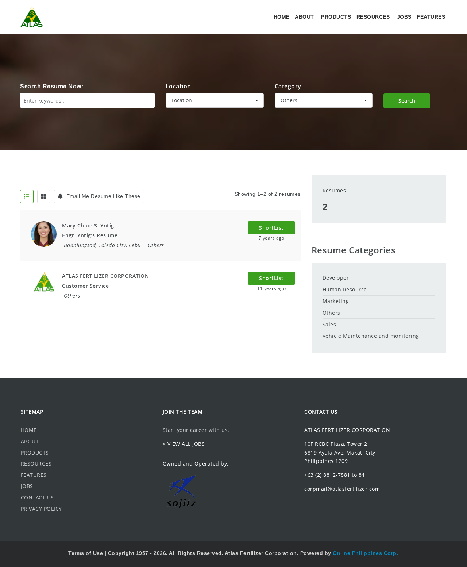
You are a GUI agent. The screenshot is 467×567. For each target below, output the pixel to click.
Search (406, 100)
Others (156, 245)
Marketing (336, 301)
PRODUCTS (336, 17)
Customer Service (85, 285)
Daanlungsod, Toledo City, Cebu (102, 245)
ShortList (271, 227)
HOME (282, 17)
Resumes (334, 190)
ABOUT (304, 17)
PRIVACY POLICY (41, 508)
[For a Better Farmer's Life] (31, 17)
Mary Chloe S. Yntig (88, 225)
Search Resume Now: (51, 86)
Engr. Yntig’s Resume (89, 235)
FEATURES (431, 17)
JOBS (404, 17)
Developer (336, 277)
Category (288, 86)
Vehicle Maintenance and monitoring (371, 335)
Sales (329, 324)
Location (178, 86)
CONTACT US (37, 497)
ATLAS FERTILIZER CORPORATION (105, 275)
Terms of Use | (88, 553)
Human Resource (345, 289)
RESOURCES (373, 17)
